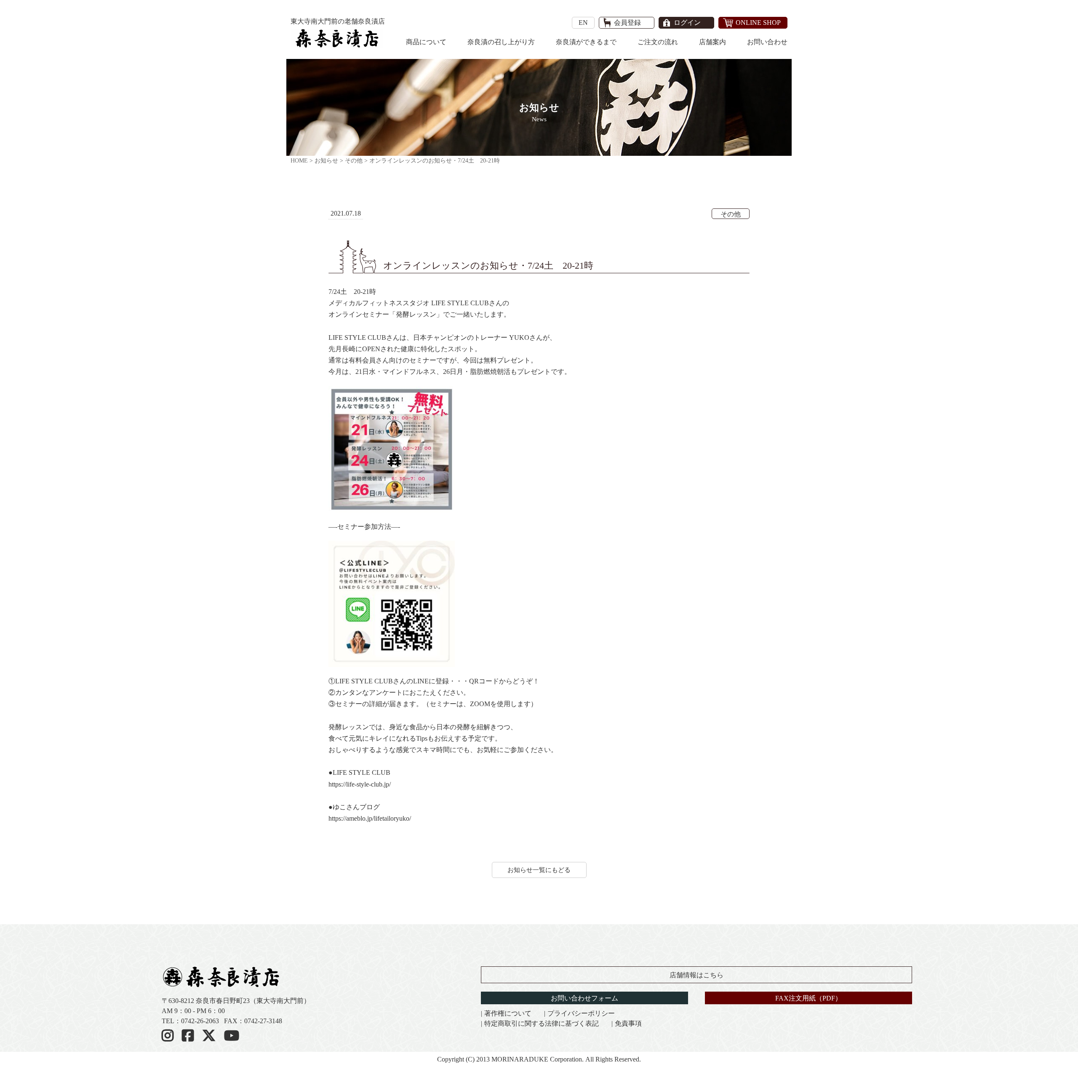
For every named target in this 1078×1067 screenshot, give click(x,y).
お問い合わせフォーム (584, 998)
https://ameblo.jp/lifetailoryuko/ (369, 818)
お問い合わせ (767, 41)
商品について (426, 41)
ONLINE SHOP (758, 22)
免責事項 (628, 1023)
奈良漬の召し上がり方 (501, 41)
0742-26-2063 (200, 1020)
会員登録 (627, 22)
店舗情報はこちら (696, 975)
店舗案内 (712, 41)
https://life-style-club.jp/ (359, 784)
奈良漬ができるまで (586, 41)
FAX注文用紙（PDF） (808, 998)
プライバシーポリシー (581, 1013)
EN (583, 22)
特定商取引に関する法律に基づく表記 (541, 1023)
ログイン (687, 22)
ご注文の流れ (658, 41)
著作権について (507, 1013)
